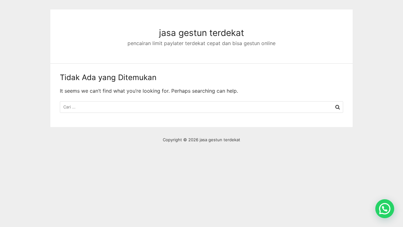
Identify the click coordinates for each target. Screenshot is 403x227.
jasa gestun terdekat (201, 32)
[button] (384, 208)
